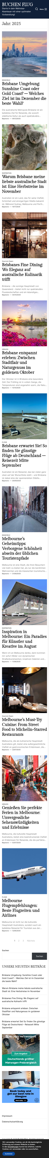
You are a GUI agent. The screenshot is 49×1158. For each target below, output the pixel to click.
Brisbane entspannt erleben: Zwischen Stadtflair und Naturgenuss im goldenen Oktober (19, 362)
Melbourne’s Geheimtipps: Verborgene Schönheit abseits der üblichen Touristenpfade (22, 548)
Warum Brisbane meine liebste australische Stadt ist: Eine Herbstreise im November (24, 184)
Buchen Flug (17, 5)
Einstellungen (13, 1147)
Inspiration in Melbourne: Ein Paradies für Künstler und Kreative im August (24, 639)
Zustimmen (8, 1154)
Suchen (5, 950)
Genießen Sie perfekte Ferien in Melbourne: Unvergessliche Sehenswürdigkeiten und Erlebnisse (22, 817)
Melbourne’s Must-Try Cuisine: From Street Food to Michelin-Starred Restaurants (24, 727)
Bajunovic (5, 119)
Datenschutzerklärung (12, 1121)
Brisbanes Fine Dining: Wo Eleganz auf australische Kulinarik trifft (22, 272)
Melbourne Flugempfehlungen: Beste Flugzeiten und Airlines (21, 908)
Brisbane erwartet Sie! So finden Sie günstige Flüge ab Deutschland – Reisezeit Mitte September (24, 455)
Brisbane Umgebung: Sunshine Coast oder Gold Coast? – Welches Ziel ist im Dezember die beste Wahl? (24, 93)
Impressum (7, 1116)
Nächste (31, 940)
